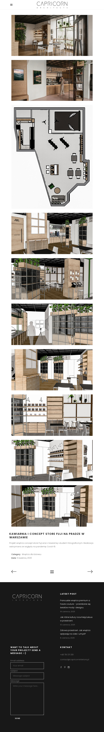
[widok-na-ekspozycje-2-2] (52, 415)
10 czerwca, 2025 (67, 624)
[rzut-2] (52, 157)
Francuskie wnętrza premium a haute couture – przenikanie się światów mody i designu (75, 604)
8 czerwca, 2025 (67, 638)
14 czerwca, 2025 (67, 611)
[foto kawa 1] (52, 80)
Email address (17, 660)
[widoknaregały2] (52, 506)
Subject (14, 670)
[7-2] (52, 369)
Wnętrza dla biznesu (31, 554)
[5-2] (52, 324)
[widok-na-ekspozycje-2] (52, 460)
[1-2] (52, 233)
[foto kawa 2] (52, 35)
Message (14, 681)
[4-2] (52, 279)
